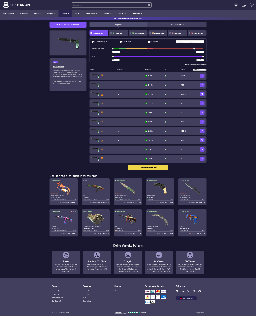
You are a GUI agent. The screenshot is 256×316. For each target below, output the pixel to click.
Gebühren (55, 294)
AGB (84, 298)
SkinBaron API (57, 301)
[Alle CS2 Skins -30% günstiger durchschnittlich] (6, 5)
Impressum (200, 313)
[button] (236, 5)
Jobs (115, 291)
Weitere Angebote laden (148, 167)
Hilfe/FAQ (55, 291)
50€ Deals (24, 13)
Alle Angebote (8, 13)
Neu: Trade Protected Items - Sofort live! (128, 18)
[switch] (93, 41)
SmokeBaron (87, 291)
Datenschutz (87, 301)
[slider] (113, 48)
